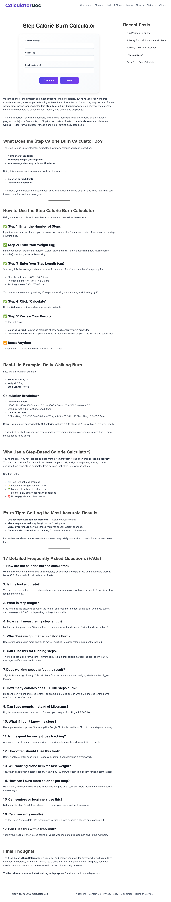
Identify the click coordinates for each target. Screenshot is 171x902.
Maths (129, 5)
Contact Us (95, 894)
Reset (70, 80)
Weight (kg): (30, 53)
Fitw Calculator (135, 55)
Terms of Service (144, 894)
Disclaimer (126, 894)
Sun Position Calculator (139, 33)
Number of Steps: (33, 40)
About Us (81, 894)
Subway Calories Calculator (141, 47)
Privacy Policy (110, 894)
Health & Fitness (115, 5)
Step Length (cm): (33, 65)
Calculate (49, 80)
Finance (99, 5)
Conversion (86, 5)
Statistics (151, 5)
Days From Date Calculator (141, 62)
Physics (140, 5)
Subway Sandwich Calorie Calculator (146, 40)
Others (162, 5)
